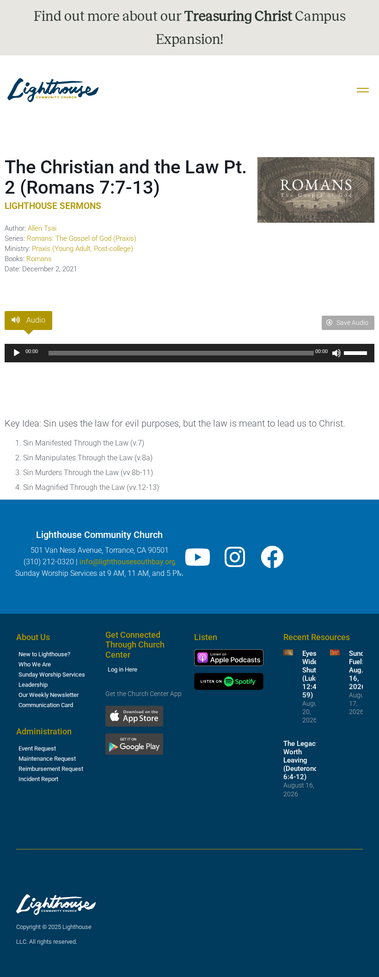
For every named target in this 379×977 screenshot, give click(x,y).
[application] (189, 353)
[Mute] (336, 353)
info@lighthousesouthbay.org (127, 561)
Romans (39, 259)
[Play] (16, 353)
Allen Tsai (42, 228)
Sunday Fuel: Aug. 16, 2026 (360, 670)
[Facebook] (272, 557)
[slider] (357, 352)
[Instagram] (235, 557)
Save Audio (351, 322)
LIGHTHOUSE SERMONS (53, 206)
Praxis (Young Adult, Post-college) (82, 248)
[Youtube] (197, 557)
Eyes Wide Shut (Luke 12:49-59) (312, 674)
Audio (34, 320)
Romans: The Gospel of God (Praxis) (81, 238)
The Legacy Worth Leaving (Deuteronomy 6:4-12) (305, 760)
